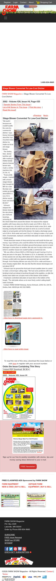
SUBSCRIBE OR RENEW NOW (28, 291)
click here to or (27, 297)
